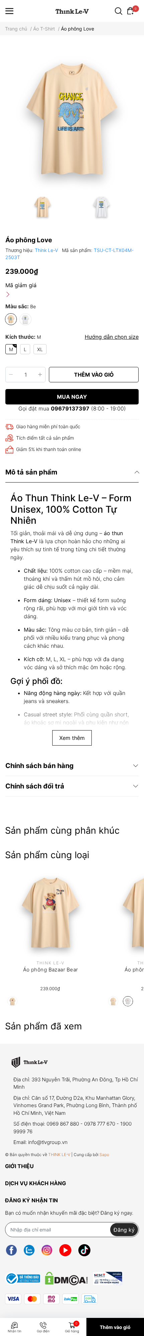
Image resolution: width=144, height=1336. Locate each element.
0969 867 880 (63, 1124)
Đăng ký (124, 1229)
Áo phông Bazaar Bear (50, 969)
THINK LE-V (59, 1154)
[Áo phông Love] (72, 118)
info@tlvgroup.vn (48, 1142)
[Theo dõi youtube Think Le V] (65, 1250)
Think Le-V (47, 250)
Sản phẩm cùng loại (47, 855)
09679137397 (70, 408)
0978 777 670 (99, 1124)
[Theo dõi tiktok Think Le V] (84, 1250)
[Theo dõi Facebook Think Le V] (11, 1250)
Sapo (104, 1154)
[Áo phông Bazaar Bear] (50, 912)
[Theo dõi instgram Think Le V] (47, 1250)
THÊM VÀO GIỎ (94, 374)
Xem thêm (72, 738)
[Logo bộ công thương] (63, 1276)
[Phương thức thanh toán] (51, 1299)
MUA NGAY (72, 396)
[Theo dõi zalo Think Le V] (29, 1250)
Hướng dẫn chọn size (112, 336)
